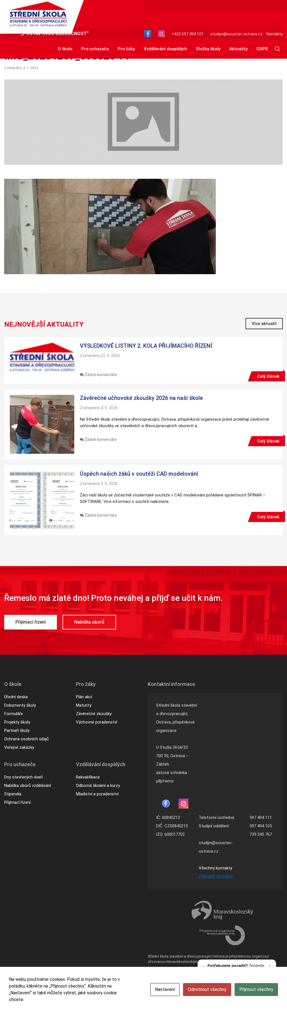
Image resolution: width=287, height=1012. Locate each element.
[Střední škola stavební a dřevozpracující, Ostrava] (38, 14)
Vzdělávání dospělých (165, 48)
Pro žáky (126, 48)
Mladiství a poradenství (97, 793)
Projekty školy (17, 722)
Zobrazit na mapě (216, 876)
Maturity (83, 705)
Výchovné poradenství (96, 722)
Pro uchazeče (95, 48)
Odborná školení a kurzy (98, 785)
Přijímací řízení (30, 622)
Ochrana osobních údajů (26, 738)
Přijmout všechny (256, 989)
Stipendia (12, 793)
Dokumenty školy (20, 705)
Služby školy (208, 48)
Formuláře (13, 713)
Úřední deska (16, 696)
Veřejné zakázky (19, 747)
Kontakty (275, 34)
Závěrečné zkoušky (94, 713)
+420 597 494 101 (187, 34)
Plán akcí (84, 696)
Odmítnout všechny (207, 989)
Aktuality (238, 48)
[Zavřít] (270, 965)
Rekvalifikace (88, 777)
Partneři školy (16, 730)
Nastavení (165, 989)
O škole (65, 48)
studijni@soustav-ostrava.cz (236, 34)
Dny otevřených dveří (23, 777)
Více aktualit (264, 323)
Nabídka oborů (89, 622)
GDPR (262, 48)
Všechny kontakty (215, 868)
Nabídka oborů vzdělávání (27, 785)
